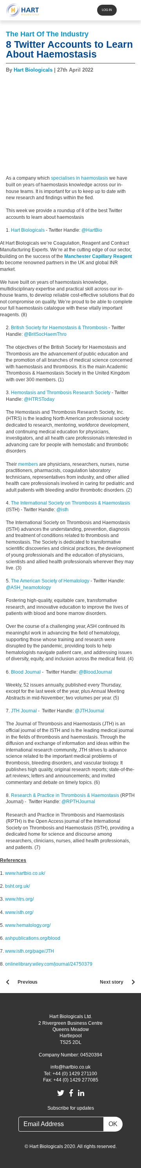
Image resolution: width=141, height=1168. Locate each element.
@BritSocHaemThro (45, 334)
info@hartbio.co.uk (70, 1067)
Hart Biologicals (28, 230)
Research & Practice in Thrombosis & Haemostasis (65, 795)
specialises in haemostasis (79, 178)
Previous (28, 982)
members (28, 464)
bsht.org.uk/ (17, 886)
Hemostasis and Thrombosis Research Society (60, 392)
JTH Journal (24, 711)
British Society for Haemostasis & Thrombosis (59, 327)
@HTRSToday (39, 399)
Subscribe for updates (70, 1108)
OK (113, 1124)
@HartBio (92, 230)
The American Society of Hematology (50, 581)
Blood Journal (26, 672)
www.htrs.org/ (19, 899)
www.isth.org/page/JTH (29, 951)
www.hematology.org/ (28, 925)
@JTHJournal (89, 711)
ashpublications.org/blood (32, 938)
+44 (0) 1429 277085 (75, 1080)
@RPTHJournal (78, 801)
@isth (62, 509)
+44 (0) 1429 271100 (74, 1073)
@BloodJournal (95, 672)
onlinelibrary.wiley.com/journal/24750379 (48, 964)
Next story (111, 982)
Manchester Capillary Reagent (98, 256)
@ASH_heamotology (29, 587)
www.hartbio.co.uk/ (25, 873)
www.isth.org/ (19, 912)
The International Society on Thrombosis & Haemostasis (70, 503)
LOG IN (107, 10)
